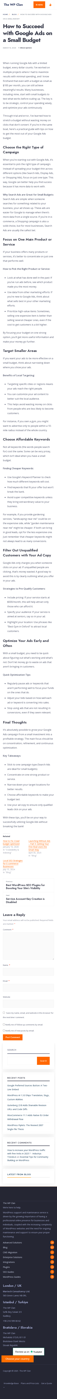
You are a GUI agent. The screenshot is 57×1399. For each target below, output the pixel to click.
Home (5, 14)
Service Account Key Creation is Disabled (25, 899)
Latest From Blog (19, 1174)
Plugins (6, 1267)
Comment (8, 929)
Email (6, 981)
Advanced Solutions (12, 1242)
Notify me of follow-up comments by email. (24, 1024)
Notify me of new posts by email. (19, 1030)
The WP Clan (13, 4)
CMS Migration (10, 1252)
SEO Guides (8, 1271)
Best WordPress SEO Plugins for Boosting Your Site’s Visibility (25, 885)
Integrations (9, 1262)
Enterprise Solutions (12, 1257)
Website (6, 997)
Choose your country (18, 1358)
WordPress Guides (12, 1276)
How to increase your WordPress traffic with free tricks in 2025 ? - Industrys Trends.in (26, 1153)
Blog (14, 14)
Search (11, 1049)
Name (6, 965)
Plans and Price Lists (30, 1383)
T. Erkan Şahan (25, 48)
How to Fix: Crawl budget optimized (11, 842)
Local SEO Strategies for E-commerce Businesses (13, 863)
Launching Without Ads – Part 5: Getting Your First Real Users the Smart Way (39, 845)
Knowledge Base (11, 1383)
